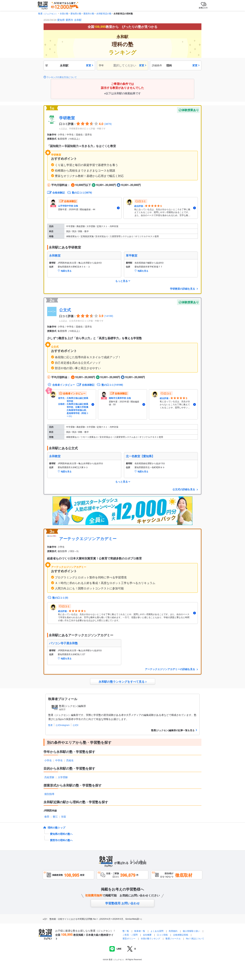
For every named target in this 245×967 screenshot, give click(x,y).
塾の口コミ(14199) (112, 384)
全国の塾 (64, 13)
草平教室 (131, 255)
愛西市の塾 (88, 13)
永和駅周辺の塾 (103, 13)
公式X (75, 724)
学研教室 (67, 118)
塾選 (50, 724)
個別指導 (49, 794)
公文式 (65, 310)
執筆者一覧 (139, 930)
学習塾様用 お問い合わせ (122, 903)
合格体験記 (58, 192)
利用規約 (173, 930)
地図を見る (66, 270)
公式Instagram (63, 724)
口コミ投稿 (162, 934)
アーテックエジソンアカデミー (88, 538)
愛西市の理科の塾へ (61, 840)
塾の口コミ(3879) (82, 192)
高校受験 (49, 777)
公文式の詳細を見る (184, 489)
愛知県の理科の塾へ (61, 834)
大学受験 (63, 777)
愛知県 (61, 20)
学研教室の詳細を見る (183, 288)
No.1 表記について (195, 938)
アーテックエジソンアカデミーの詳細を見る (170, 669)
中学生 (59, 760)
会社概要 (147, 934)
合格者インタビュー (63, 384)
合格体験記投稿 (180, 934)
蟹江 (55, 816)
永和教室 (55, 255)
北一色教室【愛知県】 (140, 456)
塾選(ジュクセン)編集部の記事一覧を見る (173, 730)
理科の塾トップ (56, 827)
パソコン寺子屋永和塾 (63, 643)
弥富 (63, 816)
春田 (46, 816)
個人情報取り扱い (191, 930)
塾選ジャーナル (173, 938)
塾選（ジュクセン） (48, 13)
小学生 (48, 760)
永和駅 (78, 20)
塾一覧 (125, 930)
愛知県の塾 (75, 13)
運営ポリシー (128, 938)
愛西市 (69, 20)
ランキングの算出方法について (62, 77)
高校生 (70, 760)
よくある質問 (157, 930)
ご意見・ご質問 (130, 934)
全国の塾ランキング (150, 938)
